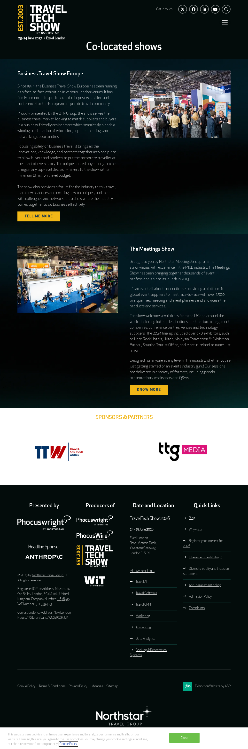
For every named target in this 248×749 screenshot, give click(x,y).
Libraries (97, 686)
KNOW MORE (149, 390)
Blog (192, 518)
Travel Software (146, 593)
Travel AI (141, 582)
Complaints (197, 608)
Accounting (143, 627)
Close (184, 737)
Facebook (193, 9)
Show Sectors (142, 571)
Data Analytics (145, 639)
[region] (124, 738)
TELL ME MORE (39, 216)
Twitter (182, 9)
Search (226, 9)
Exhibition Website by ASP (213, 686)
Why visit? (195, 529)
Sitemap (112, 686)
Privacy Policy (78, 686)
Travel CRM (143, 605)
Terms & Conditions (52, 686)
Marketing (143, 616)
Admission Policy (200, 597)
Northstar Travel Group (47, 575)
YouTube (215, 9)
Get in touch (164, 9)
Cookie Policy (26, 686)
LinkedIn (204, 9)
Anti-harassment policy (205, 585)
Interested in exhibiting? (205, 557)
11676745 (63, 599)
